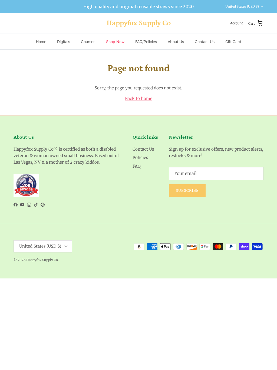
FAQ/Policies (146, 41)
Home (41, 41)
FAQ (137, 166)
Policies (140, 157)
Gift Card (233, 41)
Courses (88, 41)
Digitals (63, 41)
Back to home (138, 98)
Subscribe (187, 190)
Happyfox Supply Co (42, 260)
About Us (176, 41)
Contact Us (205, 41)
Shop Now (115, 41)
